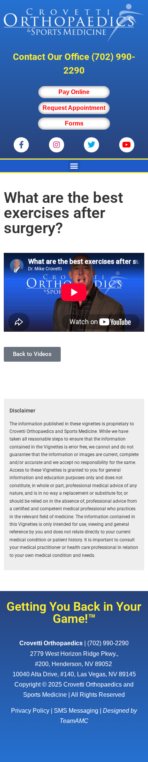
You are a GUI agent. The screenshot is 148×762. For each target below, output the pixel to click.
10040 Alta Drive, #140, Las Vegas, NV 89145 (74, 674)
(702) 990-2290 (108, 643)
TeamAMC (74, 721)
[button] (74, 166)
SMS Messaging (76, 710)
